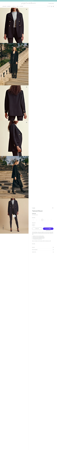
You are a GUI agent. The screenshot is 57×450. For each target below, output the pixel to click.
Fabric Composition (34, 249)
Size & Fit (33, 247)
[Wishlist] (50, 6)
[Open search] (48, 6)
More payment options (48, 230)
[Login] (52, 6)
